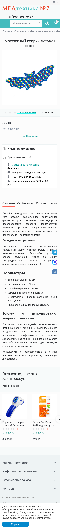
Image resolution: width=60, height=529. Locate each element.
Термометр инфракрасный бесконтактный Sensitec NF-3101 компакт (14, 424)
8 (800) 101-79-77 (21, 16)
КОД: (42, 112)
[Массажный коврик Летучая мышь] (30, 77)
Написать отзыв (27, 112)
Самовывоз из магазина (25, 164)
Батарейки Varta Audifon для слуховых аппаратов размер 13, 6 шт (43, 424)
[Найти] (39, 23)
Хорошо (15, 524)
